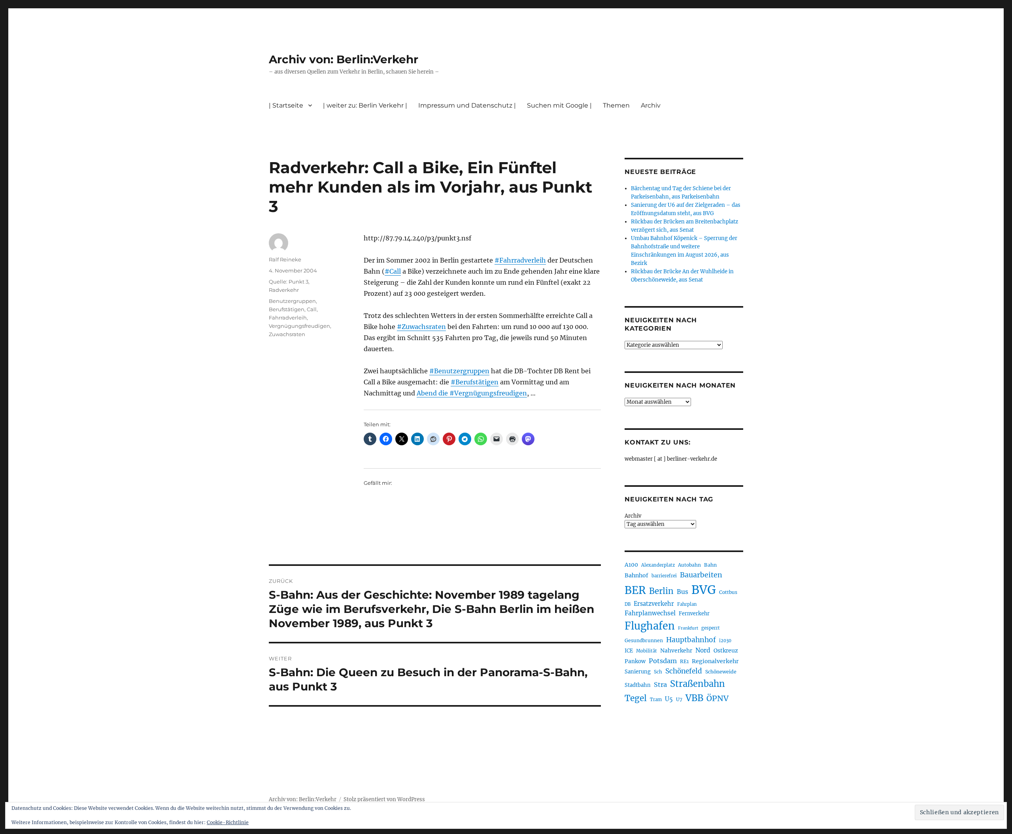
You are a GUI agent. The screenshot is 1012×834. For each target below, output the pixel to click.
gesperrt (710, 628)
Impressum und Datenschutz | (467, 105)
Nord (702, 650)
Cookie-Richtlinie (228, 822)
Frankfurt (688, 628)
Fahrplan (687, 604)
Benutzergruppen (292, 301)
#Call (393, 271)
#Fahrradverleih (520, 260)
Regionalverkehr (715, 661)
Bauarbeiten (701, 575)
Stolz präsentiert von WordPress (384, 799)
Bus (682, 592)
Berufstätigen (286, 309)
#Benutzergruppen (459, 371)
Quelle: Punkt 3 (288, 281)
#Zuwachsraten (421, 327)
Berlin (661, 591)
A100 (631, 564)
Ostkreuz (726, 650)
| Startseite (286, 105)
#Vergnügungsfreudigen (488, 393)
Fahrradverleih (288, 317)
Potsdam (663, 661)
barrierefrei (664, 576)
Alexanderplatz (658, 565)
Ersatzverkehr (654, 603)
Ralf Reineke (285, 259)
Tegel (636, 698)
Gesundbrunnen (644, 640)
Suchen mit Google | (559, 105)
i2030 (725, 640)
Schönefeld (683, 671)
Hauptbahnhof (691, 639)
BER (635, 590)
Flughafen (650, 626)
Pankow (635, 661)
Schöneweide (720, 672)
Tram (656, 699)
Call (312, 309)
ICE (629, 651)
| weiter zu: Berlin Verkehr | (365, 105)
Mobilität (646, 651)
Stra (660, 684)
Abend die (433, 393)
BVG (703, 589)
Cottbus (728, 592)
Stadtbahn (638, 685)
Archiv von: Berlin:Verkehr (343, 59)
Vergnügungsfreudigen (299, 326)
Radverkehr (284, 290)
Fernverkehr (694, 614)
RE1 (684, 661)
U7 (679, 699)
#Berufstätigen (474, 382)
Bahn (710, 565)
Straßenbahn (697, 683)
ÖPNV (717, 698)
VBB (694, 698)
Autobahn (689, 565)
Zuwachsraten (287, 334)
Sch (658, 672)
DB (628, 604)
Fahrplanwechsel (650, 613)
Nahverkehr (676, 650)
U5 (669, 699)
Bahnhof (636, 575)
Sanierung (638, 671)
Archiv (633, 516)
